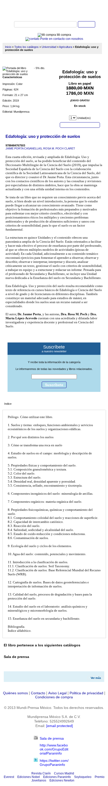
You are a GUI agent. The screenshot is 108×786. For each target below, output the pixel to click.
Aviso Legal (57, 693)
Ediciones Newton (61, 780)
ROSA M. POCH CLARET (59, 148)
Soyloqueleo (82, 777)
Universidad (49, 46)
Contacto (38, 693)
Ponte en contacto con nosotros (61, 39)
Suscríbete (54, 385)
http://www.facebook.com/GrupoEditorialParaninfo (54, 749)
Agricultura (65, 46)
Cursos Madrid (64, 773)
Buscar (86, 24)
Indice (8, 403)
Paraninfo (54, 10)
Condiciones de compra (54, 697)
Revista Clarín (41, 773)
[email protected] (59, 726)
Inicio (8, 46)
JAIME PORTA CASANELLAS (24, 148)
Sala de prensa (52, 738)
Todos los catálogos (26, 46)
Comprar (80, 125)
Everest (9, 777)
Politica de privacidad (86, 693)
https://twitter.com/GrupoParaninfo (54, 763)
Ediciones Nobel (28, 777)
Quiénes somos (15, 693)
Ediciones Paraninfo (57, 777)
